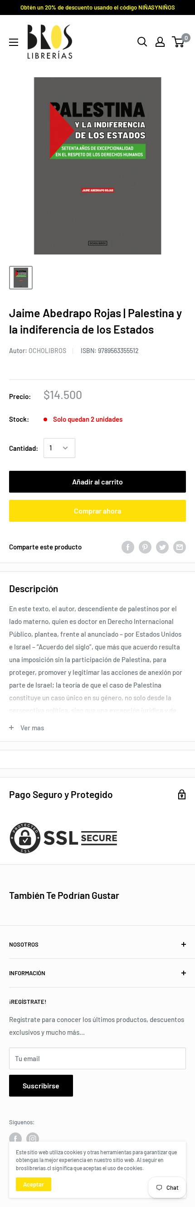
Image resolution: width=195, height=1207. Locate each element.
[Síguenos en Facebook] (15, 1138)
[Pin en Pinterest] (145, 547)
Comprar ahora (97, 510)
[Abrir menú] (13, 42)
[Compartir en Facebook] (128, 547)
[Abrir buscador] (142, 42)
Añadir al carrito (97, 481)
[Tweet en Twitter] (162, 547)
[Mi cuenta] (160, 42)
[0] (178, 41)
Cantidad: (23, 448)
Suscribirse (41, 1085)
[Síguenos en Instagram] (32, 1138)
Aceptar (33, 1184)
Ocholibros (47, 350)
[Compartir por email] (179, 547)
